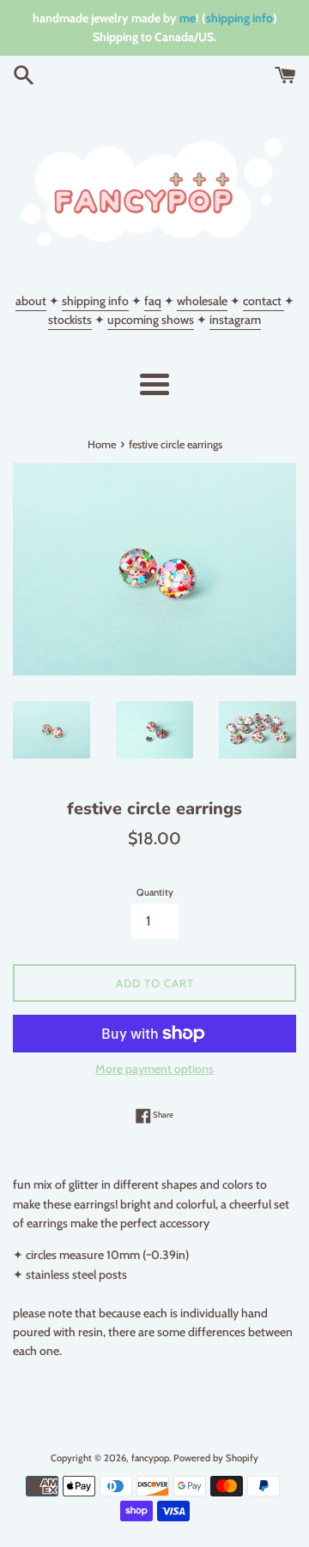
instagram (235, 319)
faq (152, 301)
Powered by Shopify (215, 1458)
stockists (70, 319)
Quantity (154, 892)
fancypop (150, 1458)
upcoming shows (150, 319)
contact (263, 301)
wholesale (202, 301)
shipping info (239, 18)
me (187, 18)
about (30, 301)
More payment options (154, 1068)
